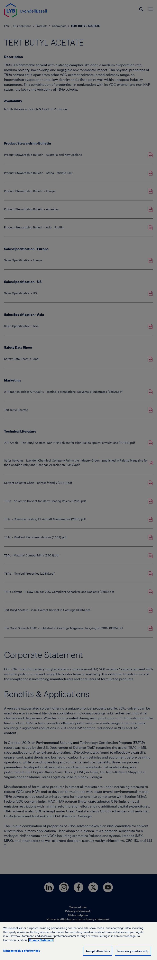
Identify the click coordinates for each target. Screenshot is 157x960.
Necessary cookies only (133, 951)
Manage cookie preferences (21, 950)
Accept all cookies (97, 951)
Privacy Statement (41, 940)
